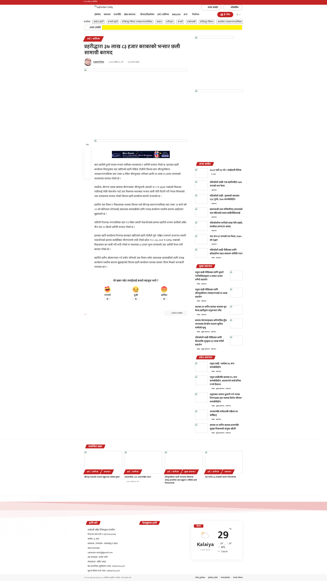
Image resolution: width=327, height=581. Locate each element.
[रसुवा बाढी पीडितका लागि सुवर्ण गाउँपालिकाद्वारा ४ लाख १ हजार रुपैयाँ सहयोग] (236, 275)
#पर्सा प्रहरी (113, 22)
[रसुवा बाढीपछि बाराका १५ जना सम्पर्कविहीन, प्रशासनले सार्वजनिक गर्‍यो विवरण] (201, 380)
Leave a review (177, 313)
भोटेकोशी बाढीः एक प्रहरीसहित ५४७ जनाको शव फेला (226, 184)
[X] (239, 2)
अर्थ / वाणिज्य (93, 39)
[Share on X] (87, 156)
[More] (87, 175)
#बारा (159, 22)
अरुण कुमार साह (126, 577)
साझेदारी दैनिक (98, 62)
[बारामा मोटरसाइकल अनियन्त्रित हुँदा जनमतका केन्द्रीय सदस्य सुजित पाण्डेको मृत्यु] (236, 323)
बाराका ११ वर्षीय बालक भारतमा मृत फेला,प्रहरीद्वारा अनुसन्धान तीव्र (210, 309)
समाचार (214, 190)
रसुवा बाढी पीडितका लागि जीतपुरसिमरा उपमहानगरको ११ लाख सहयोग (211, 293)
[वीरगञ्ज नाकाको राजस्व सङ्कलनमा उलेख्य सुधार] (103, 462)
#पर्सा (180, 22)
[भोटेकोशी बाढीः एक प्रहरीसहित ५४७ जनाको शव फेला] (201, 185)
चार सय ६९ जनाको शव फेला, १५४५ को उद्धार (226, 238)
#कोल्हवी (191, 22)
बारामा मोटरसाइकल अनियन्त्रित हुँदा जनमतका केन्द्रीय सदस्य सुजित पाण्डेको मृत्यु (211, 324)
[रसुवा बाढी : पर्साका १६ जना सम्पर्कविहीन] (201, 367)
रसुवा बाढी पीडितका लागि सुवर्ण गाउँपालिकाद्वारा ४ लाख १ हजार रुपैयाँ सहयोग (209, 276)
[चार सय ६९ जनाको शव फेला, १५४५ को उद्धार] (201, 239)
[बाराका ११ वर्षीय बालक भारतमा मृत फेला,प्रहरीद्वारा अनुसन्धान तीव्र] (236, 310)
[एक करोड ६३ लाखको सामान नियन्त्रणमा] (224, 462)
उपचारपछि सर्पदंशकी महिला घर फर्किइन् (224, 413)
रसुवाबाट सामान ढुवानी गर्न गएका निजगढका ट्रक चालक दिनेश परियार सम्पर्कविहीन (226, 398)
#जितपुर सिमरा (206, 22)
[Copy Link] (87, 163)
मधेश (213, 257)
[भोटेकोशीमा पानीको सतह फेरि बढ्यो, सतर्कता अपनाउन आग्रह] (201, 226)
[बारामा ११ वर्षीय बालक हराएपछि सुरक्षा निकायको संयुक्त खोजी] (201, 428)
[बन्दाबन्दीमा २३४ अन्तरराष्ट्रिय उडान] (143, 462)
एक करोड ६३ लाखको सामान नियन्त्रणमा (220, 477)
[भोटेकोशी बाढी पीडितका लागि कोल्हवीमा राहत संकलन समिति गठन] (201, 253)
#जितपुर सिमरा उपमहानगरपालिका (137, 22)
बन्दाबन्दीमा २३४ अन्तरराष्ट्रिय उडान (138, 477)
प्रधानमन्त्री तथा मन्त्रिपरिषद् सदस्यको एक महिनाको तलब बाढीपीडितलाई (226, 211)
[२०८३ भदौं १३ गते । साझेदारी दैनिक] (201, 173)
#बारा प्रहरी (99, 22)
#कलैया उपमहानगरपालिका (230, 22)
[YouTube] (242, 2)
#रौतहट (169, 22)
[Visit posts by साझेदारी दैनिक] (88, 62)
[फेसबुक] (236, 2)
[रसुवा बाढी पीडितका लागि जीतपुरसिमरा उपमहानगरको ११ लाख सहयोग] (236, 292)
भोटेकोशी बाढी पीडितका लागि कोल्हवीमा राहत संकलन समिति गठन (226, 252)
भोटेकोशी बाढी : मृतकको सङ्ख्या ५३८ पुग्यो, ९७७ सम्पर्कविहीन (224, 197)
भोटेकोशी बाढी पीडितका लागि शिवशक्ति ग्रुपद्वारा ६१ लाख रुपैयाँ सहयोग (209, 341)
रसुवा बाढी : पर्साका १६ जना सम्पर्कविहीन (222, 365)
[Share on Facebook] (87, 150)
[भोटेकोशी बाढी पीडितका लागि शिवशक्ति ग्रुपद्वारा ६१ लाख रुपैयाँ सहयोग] (236, 340)
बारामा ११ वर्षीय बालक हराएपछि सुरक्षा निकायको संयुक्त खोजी (224, 427)
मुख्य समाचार (205, 331)
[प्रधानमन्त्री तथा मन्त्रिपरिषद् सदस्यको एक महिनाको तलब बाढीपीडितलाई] (201, 212)
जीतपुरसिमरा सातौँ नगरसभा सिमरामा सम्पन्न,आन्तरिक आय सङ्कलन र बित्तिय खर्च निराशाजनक (181, 480)
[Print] (87, 169)
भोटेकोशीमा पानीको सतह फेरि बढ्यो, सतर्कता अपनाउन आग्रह (226, 225)
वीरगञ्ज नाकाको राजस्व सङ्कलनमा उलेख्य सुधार (102, 477)
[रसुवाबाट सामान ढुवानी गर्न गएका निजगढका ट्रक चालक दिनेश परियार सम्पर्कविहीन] (201, 397)
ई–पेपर (214, 174)
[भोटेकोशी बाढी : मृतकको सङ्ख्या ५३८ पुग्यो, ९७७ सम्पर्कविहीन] (201, 199)
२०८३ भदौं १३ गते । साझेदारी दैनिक (225, 170)
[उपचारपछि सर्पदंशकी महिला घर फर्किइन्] (201, 414)
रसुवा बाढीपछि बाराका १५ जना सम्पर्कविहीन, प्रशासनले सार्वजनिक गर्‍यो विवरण (225, 380)
